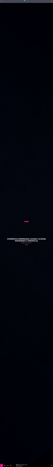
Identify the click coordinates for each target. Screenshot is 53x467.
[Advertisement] (26, 230)
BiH (25, 221)
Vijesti (27, 221)
